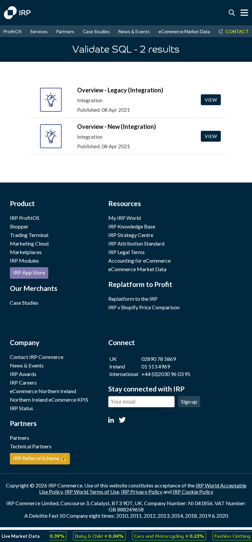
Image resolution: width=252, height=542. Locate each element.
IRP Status (21, 408)
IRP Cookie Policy (193, 491)
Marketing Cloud (29, 243)
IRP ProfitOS (24, 218)
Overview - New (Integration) (116, 126)
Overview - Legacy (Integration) (120, 90)
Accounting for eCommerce (139, 260)
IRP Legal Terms (126, 252)
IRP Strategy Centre (130, 235)
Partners (65, 31)
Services (39, 31)
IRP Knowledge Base (131, 226)
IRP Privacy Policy (141, 491)
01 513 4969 (155, 366)
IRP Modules (24, 260)
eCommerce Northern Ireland (43, 391)
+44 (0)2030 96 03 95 (165, 374)
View (211, 100)
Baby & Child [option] (96, 535)
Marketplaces (26, 252)
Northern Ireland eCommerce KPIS (49, 399)
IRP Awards (23, 374)
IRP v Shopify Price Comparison (143, 307)
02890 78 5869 (158, 359)
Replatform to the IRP (133, 298)
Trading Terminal (29, 235)
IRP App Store (29, 272)
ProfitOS (12, 31)
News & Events (134, 31)
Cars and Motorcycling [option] (166, 535)
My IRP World (124, 218)
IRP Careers (23, 382)
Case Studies (96, 31)
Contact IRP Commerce (36, 357)
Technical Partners (31, 446)
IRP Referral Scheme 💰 (40, 458)
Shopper (19, 226)
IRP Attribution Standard (136, 243)
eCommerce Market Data (184, 31)
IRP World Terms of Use (92, 491)
